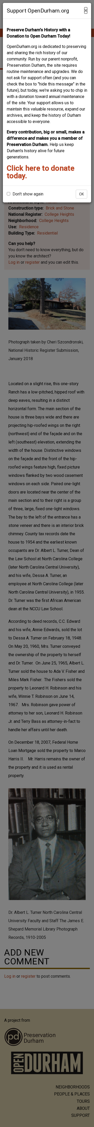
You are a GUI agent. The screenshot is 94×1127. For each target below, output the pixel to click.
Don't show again (27, 194)
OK (81, 194)
